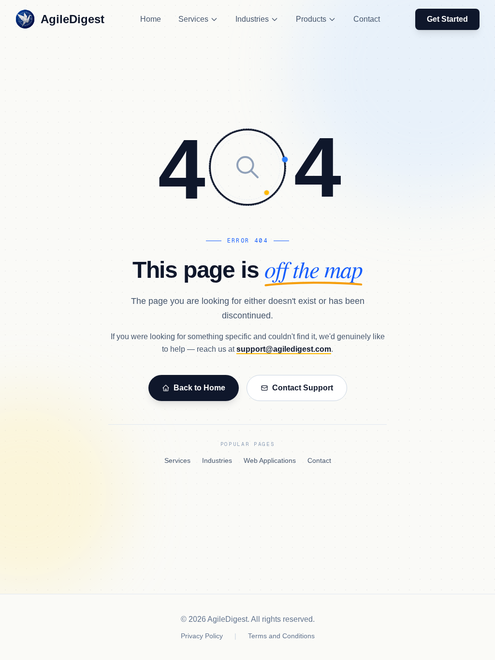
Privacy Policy (202, 636)
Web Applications (270, 460)
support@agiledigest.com (283, 349)
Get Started (447, 19)
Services (193, 19)
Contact (366, 19)
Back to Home (199, 388)
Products (311, 19)
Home (150, 19)
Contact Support (302, 388)
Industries (252, 19)
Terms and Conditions (281, 636)
